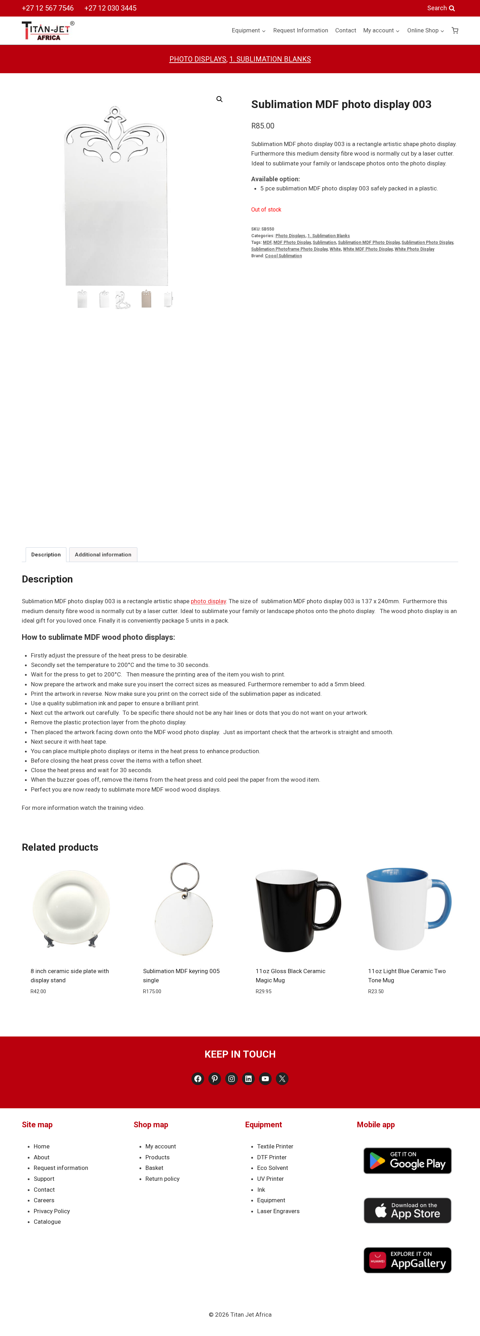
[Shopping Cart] (455, 30)
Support (44, 1178)
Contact (345, 30)
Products (157, 1157)
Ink (261, 1189)
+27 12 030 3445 (110, 8)
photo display (208, 601)
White (335, 249)
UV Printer (270, 1178)
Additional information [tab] (103, 555)
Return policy (162, 1178)
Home (42, 1146)
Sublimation (324, 242)
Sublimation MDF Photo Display (369, 242)
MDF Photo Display (292, 242)
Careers (44, 1200)
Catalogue (47, 1221)
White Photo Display (414, 249)
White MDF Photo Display (368, 249)
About (42, 1157)
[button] (219, 99)
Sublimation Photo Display (427, 242)
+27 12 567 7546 (48, 8)
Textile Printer (275, 1146)
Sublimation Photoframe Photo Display (289, 249)
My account (160, 1146)
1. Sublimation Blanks (270, 59)
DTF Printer (272, 1157)
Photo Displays (197, 59)
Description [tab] (46, 555)
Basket (154, 1167)
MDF (267, 242)
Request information (61, 1167)
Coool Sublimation (283, 255)
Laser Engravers (278, 1211)
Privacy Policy (52, 1211)
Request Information (300, 30)
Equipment (271, 1200)
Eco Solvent (272, 1167)
